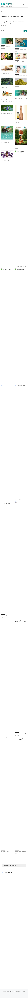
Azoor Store (10, 991)
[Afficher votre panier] (23, 5)
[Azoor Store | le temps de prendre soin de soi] (7, 4)
